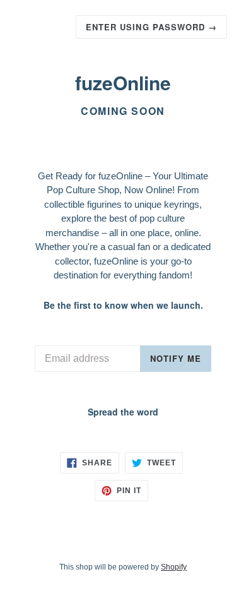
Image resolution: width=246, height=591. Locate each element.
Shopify (174, 567)
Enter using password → (151, 27)
